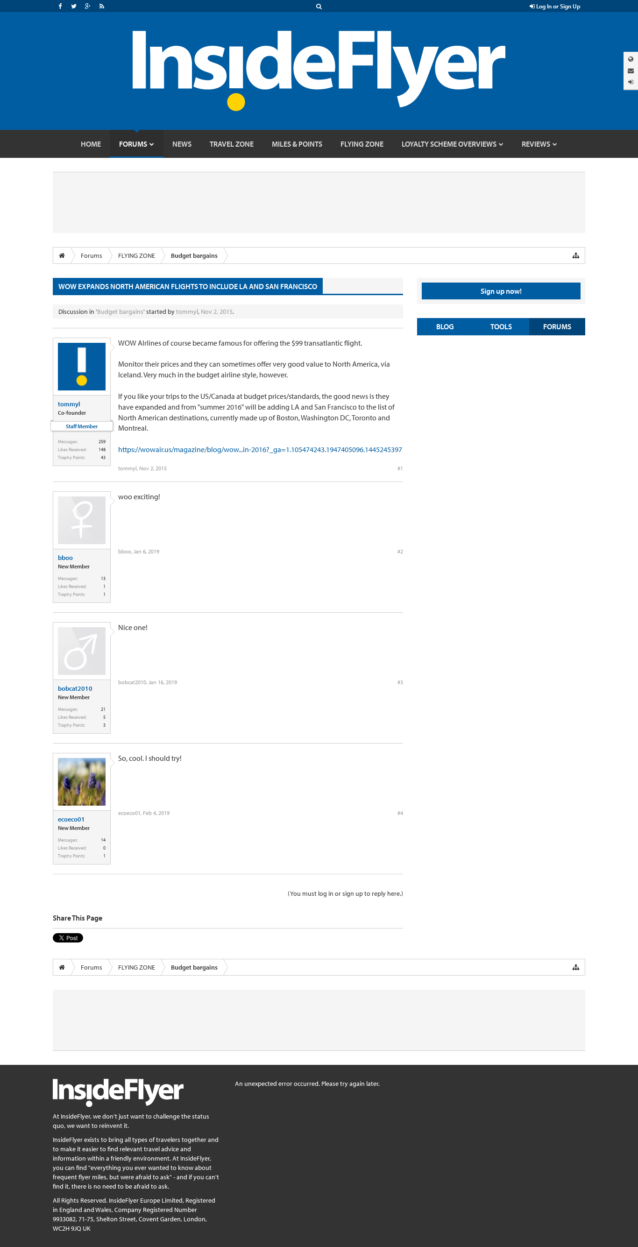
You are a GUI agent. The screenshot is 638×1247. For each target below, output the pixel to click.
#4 (400, 812)
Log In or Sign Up (558, 6)
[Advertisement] (501, 410)
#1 (400, 468)
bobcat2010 (75, 688)
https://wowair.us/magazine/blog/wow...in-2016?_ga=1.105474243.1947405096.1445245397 (260, 449)
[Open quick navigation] (576, 255)
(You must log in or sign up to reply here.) (345, 893)
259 (102, 442)
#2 (400, 551)
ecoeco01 (71, 819)
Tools (501, 326)
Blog (445, 326)
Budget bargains (120, 311)
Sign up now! (501, 291)
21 (103, 709)
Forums (557, 326)
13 (103, 578)
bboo (65, 557)
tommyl (187, 311)
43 (103, 457)
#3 (400, 682)
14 (103, 840)
